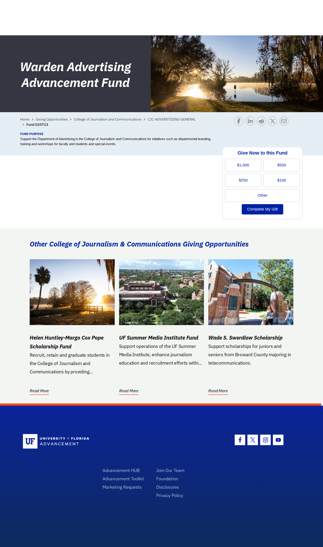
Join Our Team (170, 470)
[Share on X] (273, 124)
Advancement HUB (121, 470)
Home (25, 119)
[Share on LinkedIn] (251, 124)
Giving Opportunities (52, 119)
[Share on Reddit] (262, 124)
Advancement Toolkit (123, 479)
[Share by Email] (284, 124)
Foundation (167, 479)
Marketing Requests (122, 487)
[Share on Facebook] (239, 124)
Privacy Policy (169, 495)
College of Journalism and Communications (108, 119)
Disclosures (167, 487)
